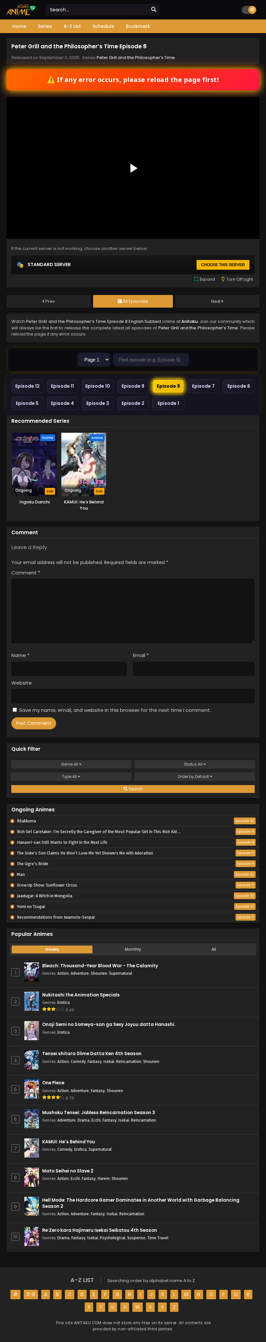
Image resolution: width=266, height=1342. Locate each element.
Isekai (108, 1061)
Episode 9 (133, 386)
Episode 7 (203, 386)
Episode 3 (97, 403)
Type (69, 776)
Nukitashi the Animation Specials (81, 995)
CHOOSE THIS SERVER (223, 265)
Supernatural (120, 973)
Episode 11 (62, 386)
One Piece (53, 1083)
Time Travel (157, 1237)
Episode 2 (133, 403)
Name (20, 655)
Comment (25, 572)
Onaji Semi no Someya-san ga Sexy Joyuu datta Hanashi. (108, 1024)
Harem (104, 1178)
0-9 (31, 1294)
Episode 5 (27, 403)
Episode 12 (27, 386)
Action (63, 973)
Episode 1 (168, 403)
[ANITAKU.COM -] (21, 13)
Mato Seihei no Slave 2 (67, 1171)
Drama (84, 1120)
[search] (154, 9)
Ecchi (96, 1120)
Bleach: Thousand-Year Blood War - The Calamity (100, 966)
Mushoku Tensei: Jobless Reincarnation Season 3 (98, 1113)
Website (21, 682)
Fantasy (95, 1061)
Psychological (112, 1237)
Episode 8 (168, 386)
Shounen (99, 973)
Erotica (63, 1002)
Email (141, 655)
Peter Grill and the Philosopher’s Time (136, 57)
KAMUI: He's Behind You (68, 1142)
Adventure (80, 973)
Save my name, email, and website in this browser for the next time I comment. (115, 710)
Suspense (136, 1237)
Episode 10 (97, 386)
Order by (193, 776)
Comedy (78, 1061)
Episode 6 (238, 386)
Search (135, 789)
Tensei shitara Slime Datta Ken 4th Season (91, 1054)
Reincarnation (128, 1061)
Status (193, 764)
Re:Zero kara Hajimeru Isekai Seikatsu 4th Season (99, 1230)
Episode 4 (62, 403)
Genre (69, 764)
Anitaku (189, 321)
